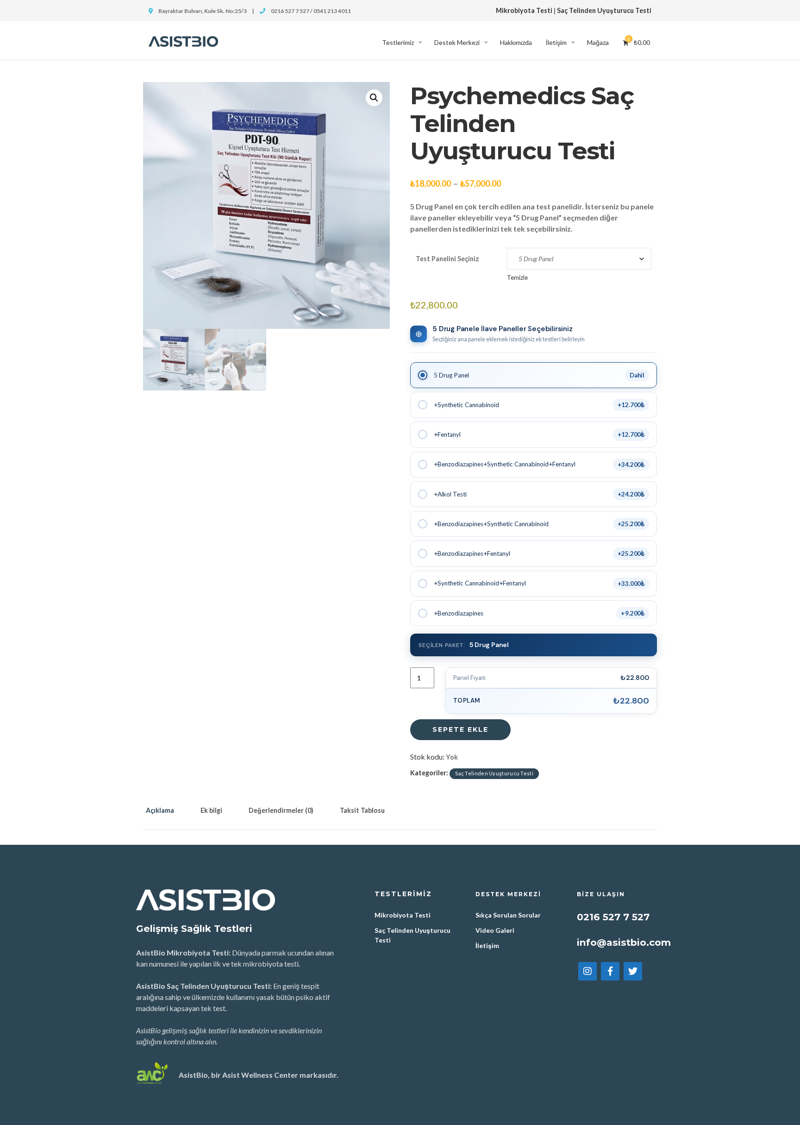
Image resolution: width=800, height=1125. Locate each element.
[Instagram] (587, 971)
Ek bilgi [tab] (211, 810)
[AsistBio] (183, 40)
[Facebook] (610, 971)
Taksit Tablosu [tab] (362, 810)
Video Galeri (494, 930)
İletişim (487, 945)
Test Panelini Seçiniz (447, 259)
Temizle (517, 277)
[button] (374, 97)
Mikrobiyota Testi (524, 10)
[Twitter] (633, 971)
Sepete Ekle (460, 729)
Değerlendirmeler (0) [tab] (281, 810)
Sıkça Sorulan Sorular (508, 915)
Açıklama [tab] (160, 810)
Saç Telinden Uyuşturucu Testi (604, 10)
